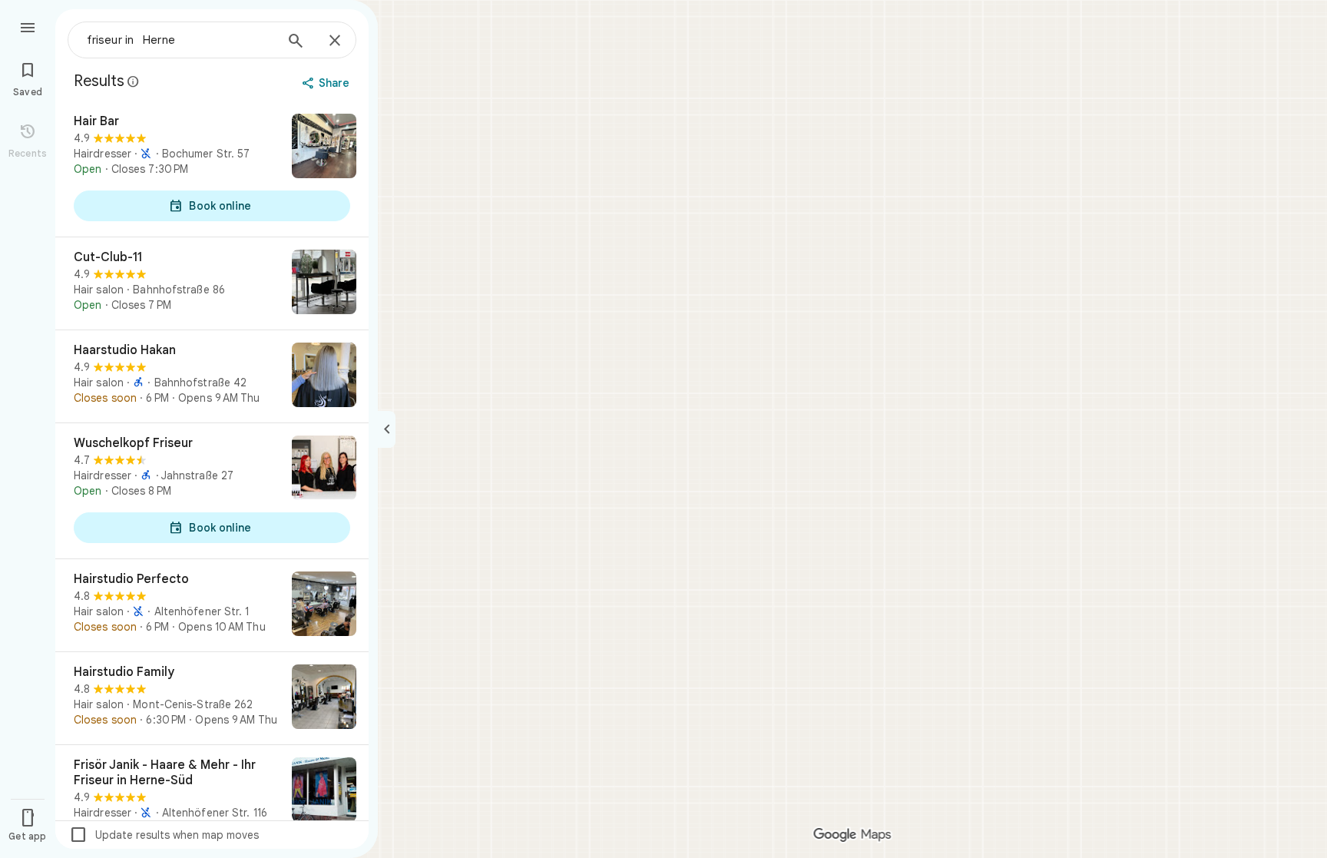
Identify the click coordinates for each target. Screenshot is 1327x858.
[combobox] (180, 40)
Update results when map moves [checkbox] (164, 835)
